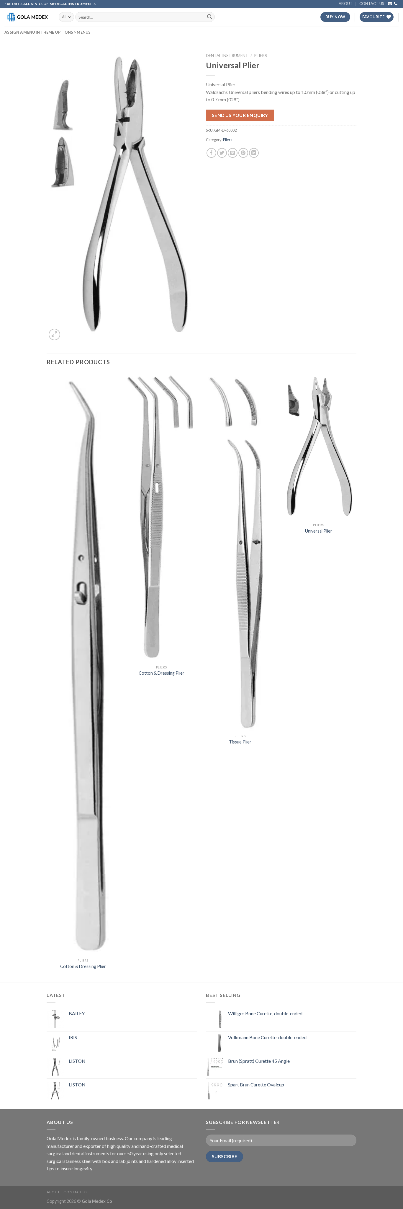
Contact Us (371, 3)
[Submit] (209, 17)
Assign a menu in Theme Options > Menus (47, 32)
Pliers (260, 55)
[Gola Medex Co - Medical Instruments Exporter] (27, 17)
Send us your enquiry (240, 115)
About (346, 3)
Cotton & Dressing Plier (83, 966)
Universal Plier (318, 530)
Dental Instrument (227, 55)
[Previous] (46, 677)
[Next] (354, 677)
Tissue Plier (240, 741)
